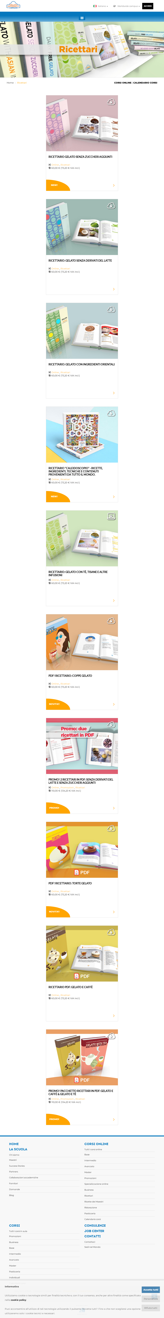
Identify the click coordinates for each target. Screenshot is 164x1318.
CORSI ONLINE (122, 82)
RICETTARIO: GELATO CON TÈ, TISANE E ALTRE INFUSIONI (78, 573)
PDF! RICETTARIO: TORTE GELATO (70, 883)
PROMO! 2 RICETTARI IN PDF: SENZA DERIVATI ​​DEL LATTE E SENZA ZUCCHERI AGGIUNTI (81, 781)
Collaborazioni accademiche (23, 1177)
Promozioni (67, 787)
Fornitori (13, 1183)
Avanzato (89, 1166)
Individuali (14, 1277)
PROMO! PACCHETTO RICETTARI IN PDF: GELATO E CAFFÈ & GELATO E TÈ (81, 1092)
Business (89, 1189)
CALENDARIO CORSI (145, 82)
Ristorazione (90, 1207)
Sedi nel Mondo (92, 1247)
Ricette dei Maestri (93, 1201)
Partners (13, 1171)
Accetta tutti (150, 1289)
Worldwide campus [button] (127, 6)
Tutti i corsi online (93, 1149)
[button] (101, 6)
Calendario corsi (92, 1219)
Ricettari (22, 82)
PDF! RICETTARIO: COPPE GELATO (70, 675)
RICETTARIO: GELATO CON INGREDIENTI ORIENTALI (82, 364)
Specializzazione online (96, 1184)
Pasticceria (89, 1213)
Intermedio (90, 1160)
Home (10, 82)
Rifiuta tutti (150, 1308)
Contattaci (89, 1242)
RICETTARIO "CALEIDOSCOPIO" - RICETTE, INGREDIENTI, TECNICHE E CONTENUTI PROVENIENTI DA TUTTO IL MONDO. (76, 471)
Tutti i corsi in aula (18, 1231)
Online (55, 164)
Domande (14, 1189)
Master (87, 1172)
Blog (11, 1195)
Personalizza (151, 1298)
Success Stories (17, 1166)
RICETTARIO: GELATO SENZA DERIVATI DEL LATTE (80, 260)
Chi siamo (14, 1155)
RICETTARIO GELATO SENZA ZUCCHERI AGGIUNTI (80, 156)
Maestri (13, 1160)
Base (87, 1154)
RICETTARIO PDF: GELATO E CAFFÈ (71, 987)
